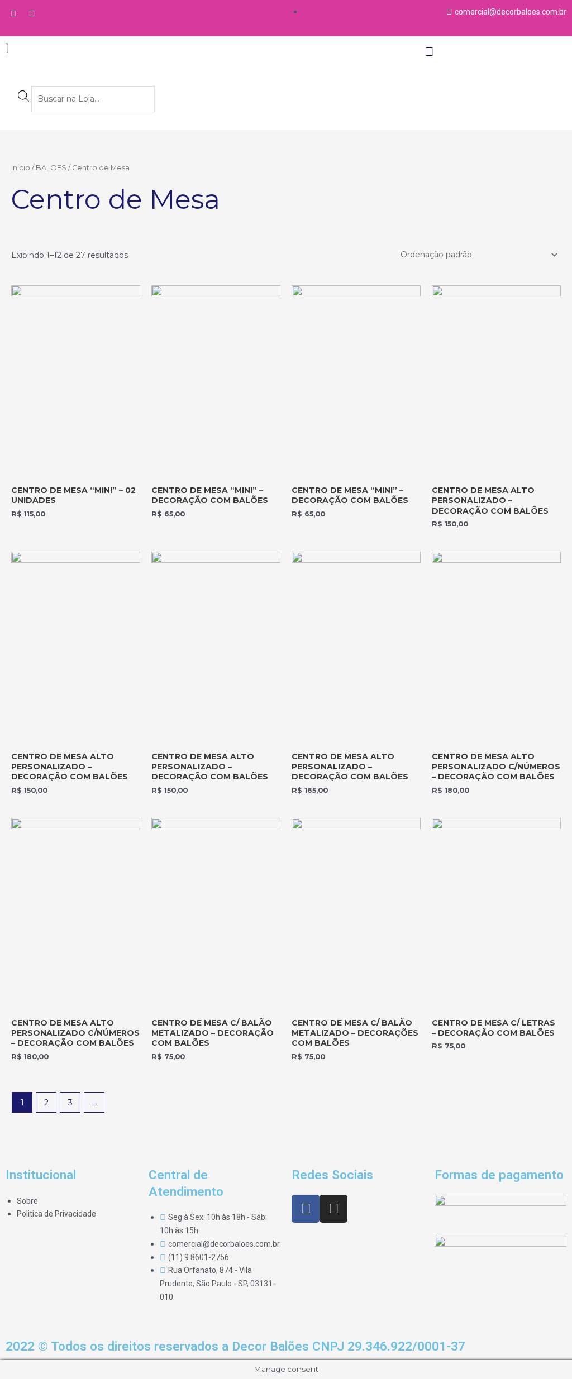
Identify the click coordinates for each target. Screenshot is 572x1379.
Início (20, 168)
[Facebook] (13, 13)
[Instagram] (32, 13)
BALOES (51, 168)
